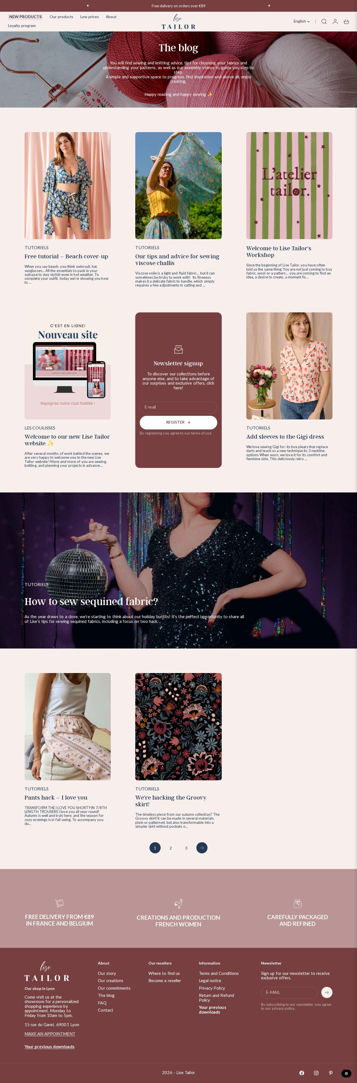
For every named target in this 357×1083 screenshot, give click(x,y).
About (111, 17)
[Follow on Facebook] (302, 1073)
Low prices (89, 17)
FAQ (102, 1003)
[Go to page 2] (202, 847)
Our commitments (114, 988)
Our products (61, 17)
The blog (106, 996)
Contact (105, 1010)
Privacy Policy (212, 988)
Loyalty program (22, 26)
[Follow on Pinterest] (331, 1073)
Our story (107, 974)
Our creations (110, 981)
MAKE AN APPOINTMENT (50, 1034)
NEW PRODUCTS (25, 17)
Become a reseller (164, 981)
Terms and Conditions (219, 974)
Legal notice (210, 981)
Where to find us (164, 974)
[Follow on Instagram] (316, 1073)
